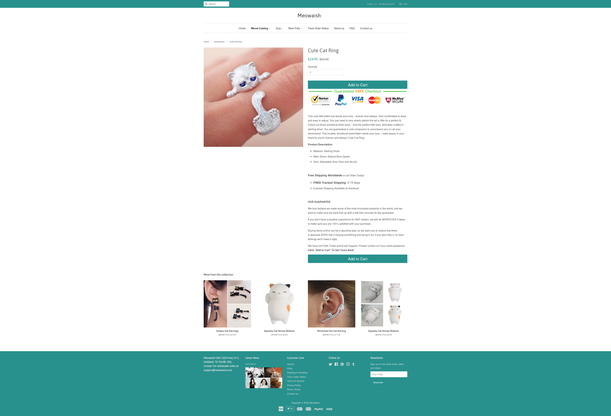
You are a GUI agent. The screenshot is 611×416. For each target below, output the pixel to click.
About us (339, 28)
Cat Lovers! (250, 364)
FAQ (352, 28)
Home (242, 28)
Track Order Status (318, 28)
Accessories (219, 41)
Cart (405, 3)
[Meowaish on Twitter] (330, 364)
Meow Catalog (260, 28)
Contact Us (292, 393)
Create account (386, 3)
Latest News (252, 357)
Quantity (312, 66)
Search (290, 364)
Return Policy (293, 389)
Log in (370, 3)
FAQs (289, 368)
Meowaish (305, 15)
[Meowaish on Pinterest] (342, 364)
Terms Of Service (295, 380)
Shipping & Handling (297, 372)
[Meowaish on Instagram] (348, 364)
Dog (278, 28)
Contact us (366, 28)
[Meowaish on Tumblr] (353, 364)
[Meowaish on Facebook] (336, 364)
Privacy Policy (294, 385)
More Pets (294, 28)
